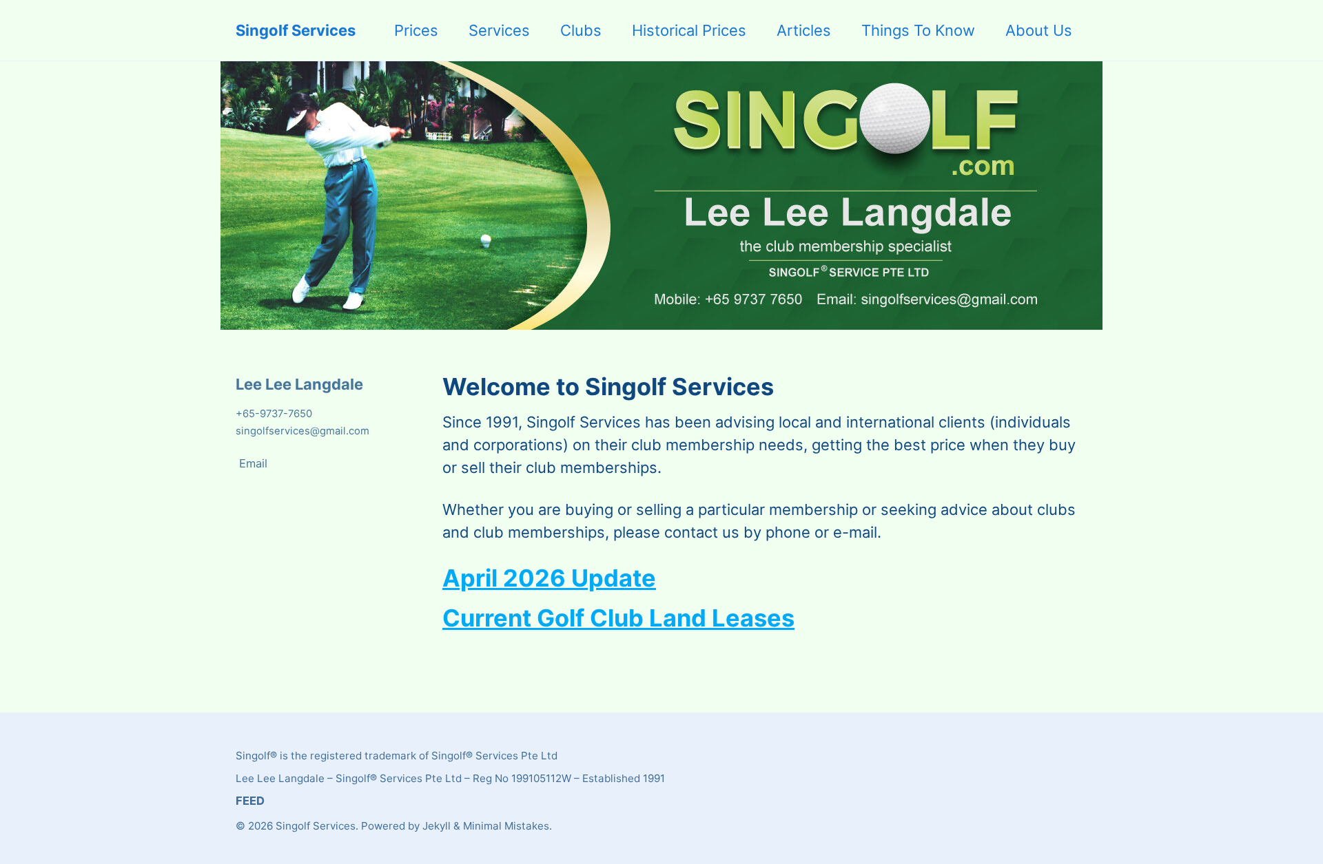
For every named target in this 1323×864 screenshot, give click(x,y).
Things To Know (918, 30)
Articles (804, 30)
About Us (1038, 30)
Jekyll (436, 825)
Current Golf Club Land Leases (618, 618)
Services (499, 30)
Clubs (581, 30)
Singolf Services (296, 30)
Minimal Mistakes (506, 825)
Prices (416, 30)
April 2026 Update (549, 578)
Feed (250, 801)
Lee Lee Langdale (299, 384)
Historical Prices (689, 30)
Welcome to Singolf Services (608, 386)
